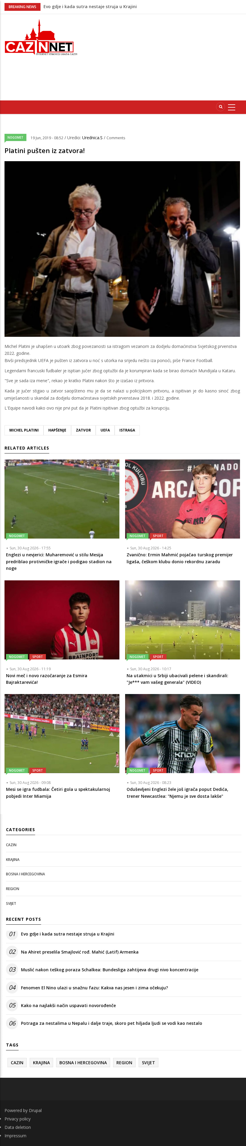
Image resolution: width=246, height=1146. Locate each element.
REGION (12, 888)
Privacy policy (17, 1119)
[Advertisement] (166, 56)
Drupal (35, 1110)
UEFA (105, 430)
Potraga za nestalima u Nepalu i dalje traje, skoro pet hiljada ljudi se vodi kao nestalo (111, 1023)
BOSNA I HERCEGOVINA (25, 874)
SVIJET (11, 903)
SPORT (158, 536)
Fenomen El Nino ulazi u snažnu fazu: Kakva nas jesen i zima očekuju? (94, 988)
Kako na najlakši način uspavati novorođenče (68, 1005)
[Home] (40, 36)
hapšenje (57, 430)
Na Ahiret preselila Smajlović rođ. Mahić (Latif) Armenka (80, 952)
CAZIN (11, 844)
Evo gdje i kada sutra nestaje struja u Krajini (67, 934)
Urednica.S (93, 137)
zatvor (83, 430)
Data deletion (17, 1127)
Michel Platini (24, 430)
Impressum (15, 1135)
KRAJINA (13, 859)
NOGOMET (15, 137)
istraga (127, 430)
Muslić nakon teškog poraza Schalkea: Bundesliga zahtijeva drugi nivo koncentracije (109, 969)
